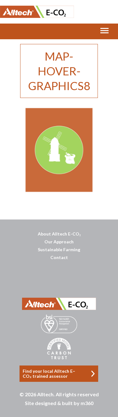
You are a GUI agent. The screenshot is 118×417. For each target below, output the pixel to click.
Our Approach (59, 241)
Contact (59, 257)
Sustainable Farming (59, 249)
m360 (87, 403)
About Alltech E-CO (59, 233)
